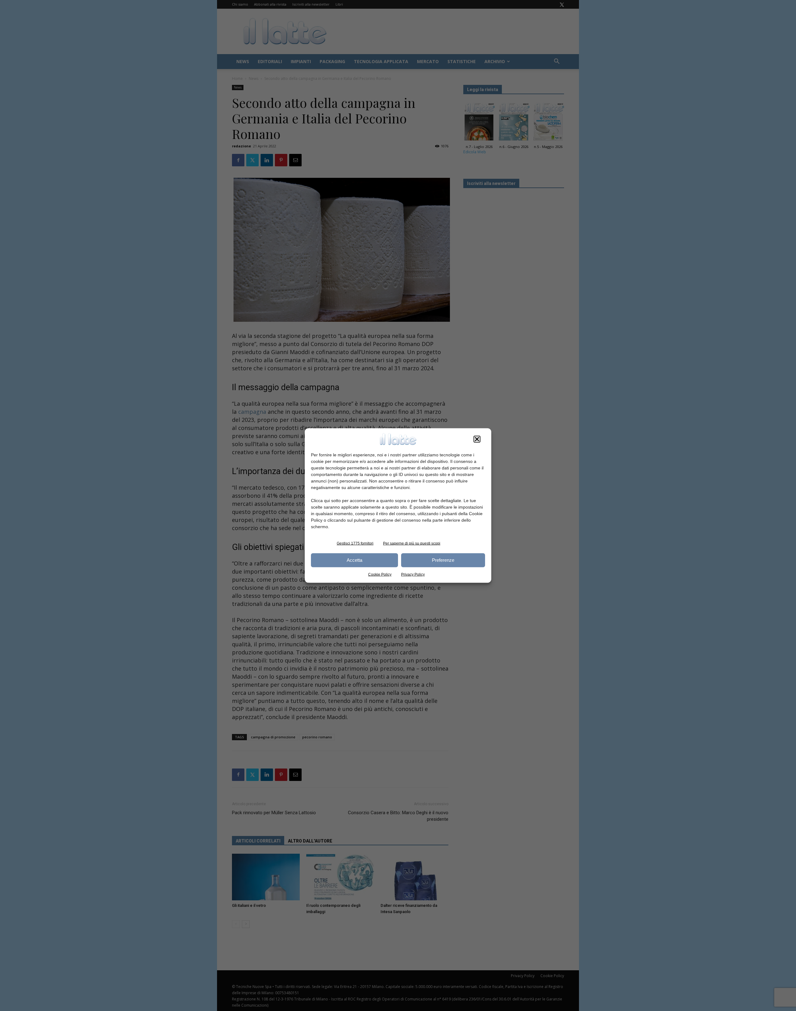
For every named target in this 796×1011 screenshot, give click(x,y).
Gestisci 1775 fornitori (355, 543)
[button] (477, 439)
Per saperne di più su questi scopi (411, 543)
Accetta (354, 560)
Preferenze (443, 560)
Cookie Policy (379, 574)
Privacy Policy (413, 574)
